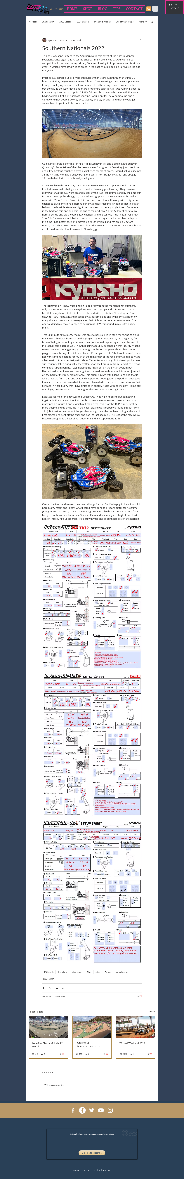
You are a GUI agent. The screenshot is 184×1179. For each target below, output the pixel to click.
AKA (89, 972)
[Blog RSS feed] (148, 9)
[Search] (155, 9)
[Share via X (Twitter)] (50, 988)
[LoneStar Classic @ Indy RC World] (48, 1027)
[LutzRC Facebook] (82, 1110)
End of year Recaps (124, 21)
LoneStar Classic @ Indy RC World (47, 1045)
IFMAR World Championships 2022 (88, 1045)
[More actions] (140, 40)
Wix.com (106, 1170)
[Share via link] (63, 988)
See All (152, 1011)
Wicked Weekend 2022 (132, 1043)
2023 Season (48, 21)
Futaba (108, 972)
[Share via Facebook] (43, 988)
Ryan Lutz (62, 972)
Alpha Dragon (122, 972)
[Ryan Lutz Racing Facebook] (73, 1110)
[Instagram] (110, 1110)
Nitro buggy (77, 972)
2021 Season (83, 21)
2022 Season (65, 21)
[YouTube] (101, 1110)
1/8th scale (49, 972)
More (141, 21)
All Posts (33, 21)
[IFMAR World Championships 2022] (92, 1027)
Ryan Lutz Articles (102, 21)
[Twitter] (91, 1110)
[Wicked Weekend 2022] (135, 1027)
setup (97, 972)
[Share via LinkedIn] (56, 988)
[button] (175, 4)
